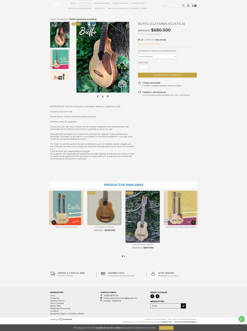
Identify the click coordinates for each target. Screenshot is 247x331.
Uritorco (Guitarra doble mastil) (181, 227)
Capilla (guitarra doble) (66, 227)
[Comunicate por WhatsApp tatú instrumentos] (241, 319)
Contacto (99, 8)
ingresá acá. (167, 322)
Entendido (166, 328)
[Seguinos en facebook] (157, 296)
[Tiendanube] (61, 320)
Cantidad (143, 62)
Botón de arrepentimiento (185, 322)
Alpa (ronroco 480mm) (142, 244)
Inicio (74, 3)
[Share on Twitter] (103, 96)
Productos (85, 3)
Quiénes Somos (101, 3)
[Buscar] (183, 5)
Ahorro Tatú (138, 3)
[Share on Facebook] (97, 96)
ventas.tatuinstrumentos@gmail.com (120, 298)
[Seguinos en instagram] (152, 296)
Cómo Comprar (120, 3)
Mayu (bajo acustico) (104, 227)
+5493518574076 (110, 295)
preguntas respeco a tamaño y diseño (127, 8)
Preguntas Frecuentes (79, 8)
